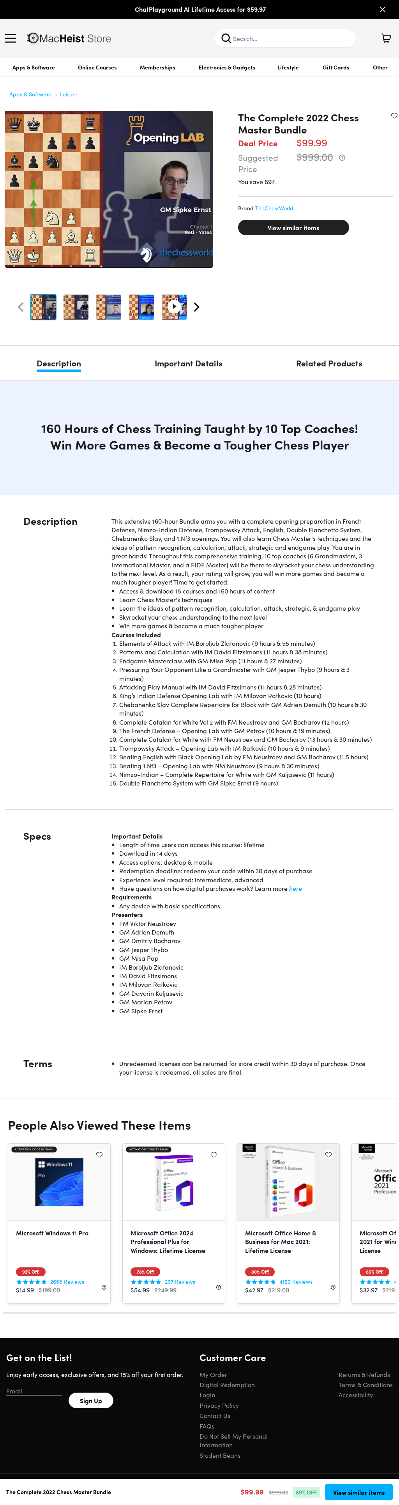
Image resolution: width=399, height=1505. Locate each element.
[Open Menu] (12, 38)
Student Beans (220, 1455)
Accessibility (356, 1394)
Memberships (157, 67)
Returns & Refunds (364, 1374)
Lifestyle (288, 67)
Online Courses (97, 67)
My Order (213, 1374)
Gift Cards (336, 67)
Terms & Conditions (366, 1384)
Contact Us (215, 1415)
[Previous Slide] (20, 307)
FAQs (207, 1425)
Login (207, 1394)
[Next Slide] (196, 307)
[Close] (382, 9)
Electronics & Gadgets (227, 67)
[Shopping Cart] (386, 38)
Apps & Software (33, 67)
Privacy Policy (219, 1405)
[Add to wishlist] (394, 115)
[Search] (226, 38)
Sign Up (91, 1400)
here (295, 888)
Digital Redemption (227, 1384)
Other (380, 67)
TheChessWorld (274, 208)
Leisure (69, 94)
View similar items (293, 227)
